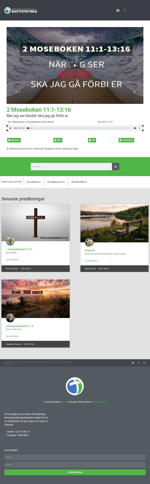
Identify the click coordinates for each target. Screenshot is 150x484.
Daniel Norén (47, 122)
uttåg (75, 148)
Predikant (33, 182)
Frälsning (38, 148)
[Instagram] (144, 363)
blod (24, 148)
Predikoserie (55, 182)
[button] (118, 10)
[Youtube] (133, 363)
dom (30, 148)
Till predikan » (12, 260)
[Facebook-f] (139, 363)
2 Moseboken (18, 122)
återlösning (15, 148)
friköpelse (49, 148)
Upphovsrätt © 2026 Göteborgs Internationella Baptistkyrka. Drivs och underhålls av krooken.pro (38, 363)
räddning (66, 148)
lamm (58, 148)
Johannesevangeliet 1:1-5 (19, 326)
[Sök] (115, 166)
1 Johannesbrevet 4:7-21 (19, 249)
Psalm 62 (90, 250)
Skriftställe (78, 182)
